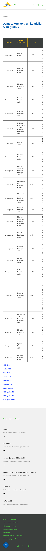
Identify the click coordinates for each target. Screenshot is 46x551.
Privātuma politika (9, 526)
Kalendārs (6, 486)
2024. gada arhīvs (9, 396)
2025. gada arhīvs (9, 392)
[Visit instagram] (28, 546)
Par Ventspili (7, 501)
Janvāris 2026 (8, 388)
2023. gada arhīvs (9, 399)
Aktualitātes (7, 443)
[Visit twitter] (18, 546)
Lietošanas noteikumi (11, 523)
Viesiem (17, 419)
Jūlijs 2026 (6, 365)
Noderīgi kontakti (9, 520)
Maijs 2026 (6, 373)
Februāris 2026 (8, 384)
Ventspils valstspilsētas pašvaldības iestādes (19, 472)
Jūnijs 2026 (7, 369)
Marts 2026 (6, 380)
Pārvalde (6, 429)
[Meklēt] (15, 5)
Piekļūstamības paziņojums (13, 536)
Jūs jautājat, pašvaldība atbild (14, 458)
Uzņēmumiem (7, 419)
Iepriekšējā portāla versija (12, 539)
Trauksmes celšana (10, 529)
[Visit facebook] (23, 546)
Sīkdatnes (6, 532)
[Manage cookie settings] (6, 545)
